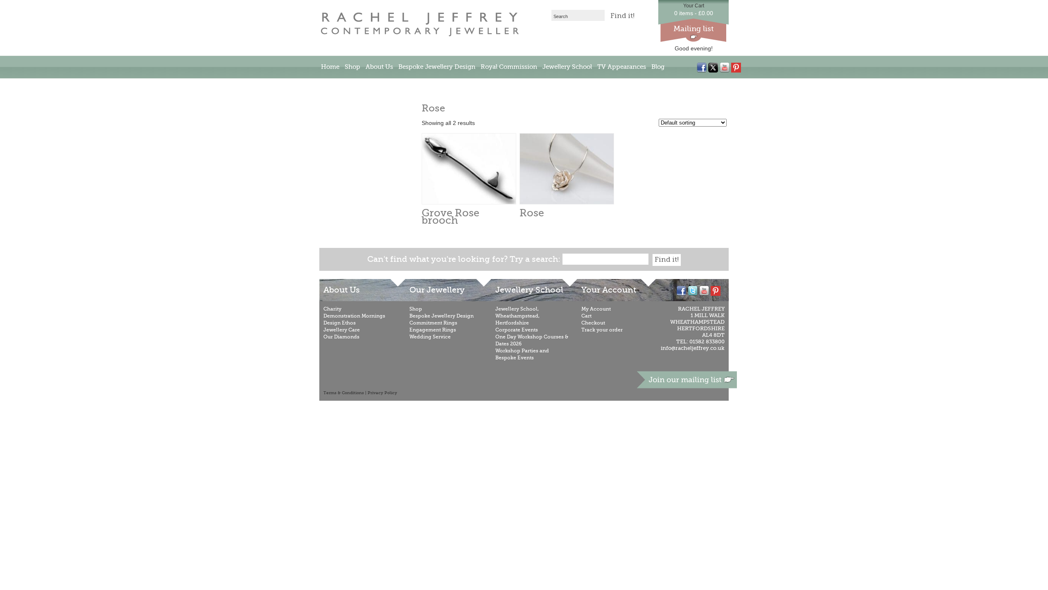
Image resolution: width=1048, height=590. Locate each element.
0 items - (693, 13)
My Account (596, 309)
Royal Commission (509, 66)
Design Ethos (339, 323)
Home (330, 66)
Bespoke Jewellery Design (436, 66)
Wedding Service (430, 337)
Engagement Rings (432, 330)
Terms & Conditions (343, 392)
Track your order (602, 330)
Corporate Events (516, 330)
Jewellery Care (341, 330)
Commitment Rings (433, 323)
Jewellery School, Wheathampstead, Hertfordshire (517, 316)
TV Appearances (621, 66)
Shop (352, 66)
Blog (657, 66)
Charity (332, 309)
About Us (379, 66)
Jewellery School (567, 66)
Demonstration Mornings (354, 316)
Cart (586, 316)
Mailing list (693, 28)
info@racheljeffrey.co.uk (693, 348)
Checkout (593, 323)
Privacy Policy (382, 392)
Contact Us (337, 85)
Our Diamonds (341, 337)
